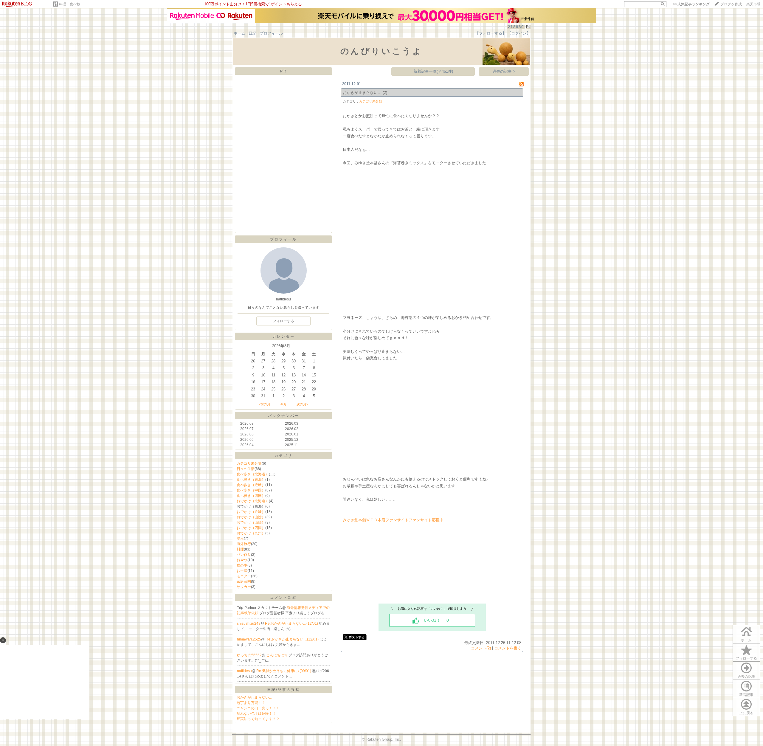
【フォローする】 (490, 33)
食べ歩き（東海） (251, 479)
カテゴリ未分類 (249, 463)
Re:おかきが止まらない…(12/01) (292, 623)
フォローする (283, 321)
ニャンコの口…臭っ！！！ (258, 708)
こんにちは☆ (277, 655)
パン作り (244, 555)
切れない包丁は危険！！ (256, 713)
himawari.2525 (249, 639)
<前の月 (264, 404)
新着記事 (746, 695)
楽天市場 (753, 4)
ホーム (239, 33)
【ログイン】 (519, 33)
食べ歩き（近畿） (251, 485)
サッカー (244, 587)
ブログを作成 (731, 4)
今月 (283, 404)
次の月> (302, 404)
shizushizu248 (248, 623)
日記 (252, 33)
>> (691, 4)
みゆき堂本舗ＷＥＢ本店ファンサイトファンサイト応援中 (393, 520)
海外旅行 (244, 544)
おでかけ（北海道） (253, 501)
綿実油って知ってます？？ (258, 719)
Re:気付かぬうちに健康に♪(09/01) (284, 671)
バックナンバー (283, 416)
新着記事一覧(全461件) (433, 71)
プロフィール (271, 33)
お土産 (242, 571)
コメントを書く (507, 648)
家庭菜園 (244, 581)
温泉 (240, 538)
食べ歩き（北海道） (253, 474)
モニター (244, 576)
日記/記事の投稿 (283, 690)
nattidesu (244, 671)
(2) (385, 92)
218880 (516, 27)
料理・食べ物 (69, 4)
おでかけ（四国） (251, 528)
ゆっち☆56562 (249, 655)
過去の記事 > (503, 71)
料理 (240, 549)
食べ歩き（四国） (251, 496)
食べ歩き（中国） (251, 490)
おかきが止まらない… (254, 697)
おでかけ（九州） (251, 533)
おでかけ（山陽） (251, 522)
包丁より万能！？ (251, 703)
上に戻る (746, 713)
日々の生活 (246, 469)
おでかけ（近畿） (251, 512)
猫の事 (242, 565)
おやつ (242, 560)
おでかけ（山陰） (251, 517)
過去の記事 (746, 676)
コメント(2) (481, 648)
